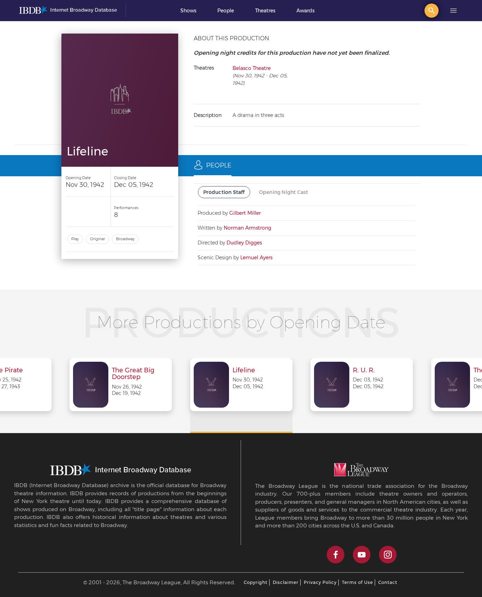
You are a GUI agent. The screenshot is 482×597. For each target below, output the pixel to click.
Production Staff (224, 192)
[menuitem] (188, 10)
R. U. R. (364, 370)
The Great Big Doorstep (133, 374)
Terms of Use (357, 582)
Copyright (255, 582)
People (225, 10)
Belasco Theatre (252, 68)
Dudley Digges (244, 243)
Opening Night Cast (283, 192)
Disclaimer (286, 582)
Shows (188, 10)
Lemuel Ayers (256, 257)
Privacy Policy (320, 582)
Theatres (265, 10)
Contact (387, 582)
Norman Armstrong (247, 228)
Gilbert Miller (245, 213)
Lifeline (244, 370)
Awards (305, 10)
